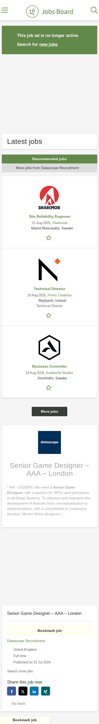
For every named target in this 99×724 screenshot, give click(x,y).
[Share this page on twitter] (23, 691)
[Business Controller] (49, 347)
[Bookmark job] (49, 237)
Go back (18, 703)
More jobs (49, 411)
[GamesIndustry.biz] (49, 10)
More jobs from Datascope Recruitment (47, 168)
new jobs (48, 44)
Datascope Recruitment (26, 641)
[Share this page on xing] (45, 691)
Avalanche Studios (59, 373)
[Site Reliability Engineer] (49, 197)
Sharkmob (59, 223)
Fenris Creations (60, 295)
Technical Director (49, 289)
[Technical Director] (49, 270)
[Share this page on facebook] (11, 691)
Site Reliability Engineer (49, 216)
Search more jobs (20, 671)
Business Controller (49, 366)
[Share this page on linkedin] (34, 691)
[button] (89, 39)
